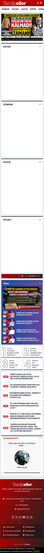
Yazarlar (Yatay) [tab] (10, 438)
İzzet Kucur (22, 467)
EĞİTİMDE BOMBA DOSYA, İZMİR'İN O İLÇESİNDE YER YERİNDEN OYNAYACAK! (13, 353)
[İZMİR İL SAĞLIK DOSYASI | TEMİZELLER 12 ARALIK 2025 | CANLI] (9, 331)
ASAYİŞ (24, 9)
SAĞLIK (7, 162)
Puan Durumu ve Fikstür (13, 531)
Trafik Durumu (29, 527)
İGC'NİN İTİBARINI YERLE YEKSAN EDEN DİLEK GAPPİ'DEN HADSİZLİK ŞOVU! (36, 353)
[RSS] (31, 517)
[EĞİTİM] (40, 47)
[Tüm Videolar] (40, 283)
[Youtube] (24, 517)
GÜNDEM (5, 9)
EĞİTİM (33, 9)
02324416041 (23, 505)
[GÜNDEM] (40, 104)
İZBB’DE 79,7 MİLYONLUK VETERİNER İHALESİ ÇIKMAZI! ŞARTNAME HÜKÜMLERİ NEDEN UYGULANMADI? (25, 416)
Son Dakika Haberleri (12, 535)
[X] (16, 517)
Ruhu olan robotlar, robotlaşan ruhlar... (22, 444)
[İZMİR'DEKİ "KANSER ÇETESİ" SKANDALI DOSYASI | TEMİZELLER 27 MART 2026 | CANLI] (22, 298)
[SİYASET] (40, 220)
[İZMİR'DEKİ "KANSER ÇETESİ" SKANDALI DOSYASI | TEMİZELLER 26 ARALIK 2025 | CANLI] (9, 314)
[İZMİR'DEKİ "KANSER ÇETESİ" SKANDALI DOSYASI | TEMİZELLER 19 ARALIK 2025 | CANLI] (9, 322)
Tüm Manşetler (30, 531)
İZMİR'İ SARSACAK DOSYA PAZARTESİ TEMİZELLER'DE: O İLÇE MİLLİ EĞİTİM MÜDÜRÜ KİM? (15, 365)
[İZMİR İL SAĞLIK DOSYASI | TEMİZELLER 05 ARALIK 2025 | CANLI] (9, 339)
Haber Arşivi (29, 535)
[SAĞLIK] (40, 162)
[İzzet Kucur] (22, 458)
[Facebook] (13, 517)
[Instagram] (20, 517)
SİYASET (15, 9)
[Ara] (38, 3)
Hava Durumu (10, 527)
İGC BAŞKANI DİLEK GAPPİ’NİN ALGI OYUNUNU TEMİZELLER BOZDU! (36, 365)
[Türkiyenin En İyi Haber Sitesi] (14, 3)
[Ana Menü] (41, 3)
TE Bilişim (27, 544)
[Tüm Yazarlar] (40, 438)
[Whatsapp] (27, 517)
